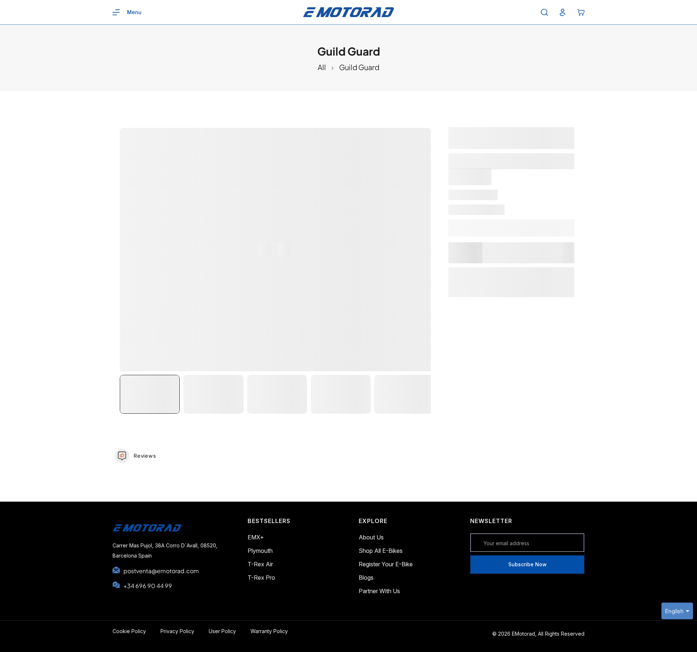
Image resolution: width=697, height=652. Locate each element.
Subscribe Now (527, 564)
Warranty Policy (269, 631)
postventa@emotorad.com (161, 571)
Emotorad (490, 210)
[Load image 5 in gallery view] (404, 394)
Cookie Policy (129, 631)
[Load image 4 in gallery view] (341, 394)
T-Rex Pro (261, 577)
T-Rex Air (260, 564)
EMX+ (256, 537)
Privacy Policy (177, 631)
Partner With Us (379, 591)
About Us (371, 537)
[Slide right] (285, 249)
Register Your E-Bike (386, 564)
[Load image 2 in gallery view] (213, 394)
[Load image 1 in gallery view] (150, 394)
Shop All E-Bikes (381, 550)
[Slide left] (265, 249)
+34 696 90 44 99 (147, 586)
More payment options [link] (511, 293)
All (322, 67)
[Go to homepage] (152, 535)
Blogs (366, 577)
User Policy (222, 631)
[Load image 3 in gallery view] (277, 394)
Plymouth (260, 550)
